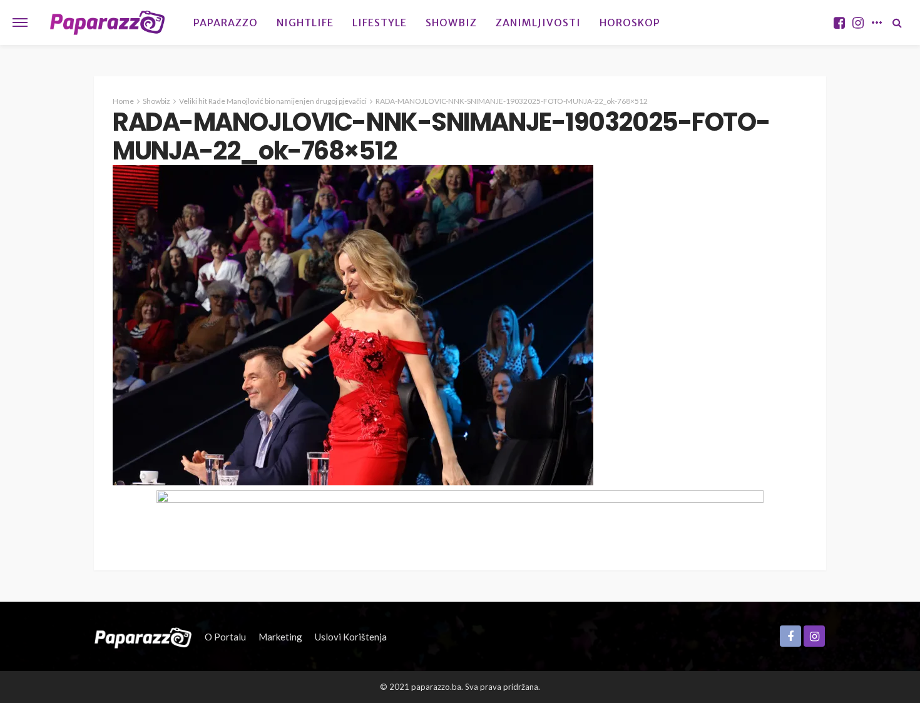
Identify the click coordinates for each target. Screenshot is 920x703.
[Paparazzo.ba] (107, 23)
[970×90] (460, 517)
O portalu (225, 636)
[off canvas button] (20, 22)
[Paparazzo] (143, 636)
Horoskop (630, 22)
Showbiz (451, 22)
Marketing (280, 636)
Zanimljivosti (538, 22)
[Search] (896, 22)
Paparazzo (225, 22)
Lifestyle (379, 22)
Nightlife (305, 22)
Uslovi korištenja (351, 636)
